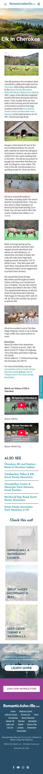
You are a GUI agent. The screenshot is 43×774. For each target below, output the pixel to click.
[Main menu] (38, 4)
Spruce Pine (32, 724)
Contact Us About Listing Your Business (25, 738)
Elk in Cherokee (20, 39)
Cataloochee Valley (27, 92)
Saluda (20, 724)
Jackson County (11, 715)
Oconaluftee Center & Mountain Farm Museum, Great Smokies (19, 487)
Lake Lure (10, 724)
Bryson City (25, 715)
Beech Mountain (28, 718)
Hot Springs (13, 718)
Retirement (31, 728)
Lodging (20, 728)
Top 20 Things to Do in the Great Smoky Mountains (19, 375)
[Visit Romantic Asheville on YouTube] (18, 767)
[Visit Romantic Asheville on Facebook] (13, 767)
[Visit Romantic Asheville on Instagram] (23, 767)
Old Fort (10, 728)
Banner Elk (10, 721)
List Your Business (41, 387)
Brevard (21, 721)
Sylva (36, 715)
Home (13, 711)
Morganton (32, 721)
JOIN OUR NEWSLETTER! (21, 689)
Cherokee (8, 87)
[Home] (21, 4)
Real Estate (21, 731)
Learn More (25, 668)
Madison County (25, 711)
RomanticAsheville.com (11, 737)
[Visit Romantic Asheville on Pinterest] (27, 767)
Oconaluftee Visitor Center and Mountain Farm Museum (19, 111)
